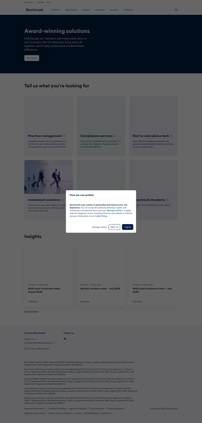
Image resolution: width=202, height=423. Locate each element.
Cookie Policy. (101, 216)
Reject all (114, 227)
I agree (128, 227)
